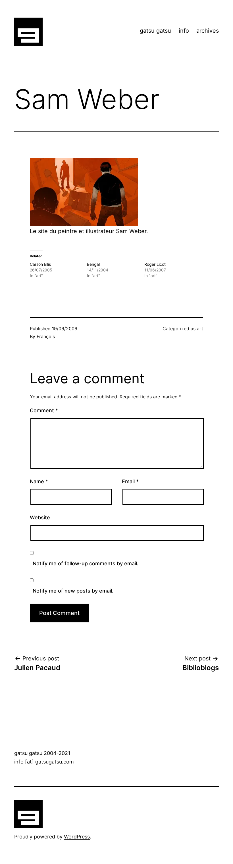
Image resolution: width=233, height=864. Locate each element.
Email (130, 481)
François (46, 336)
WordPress (77, 837)
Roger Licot (155, 264)
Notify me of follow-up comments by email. (85, 563)
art (200, 328)
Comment (44, 410)
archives (207, 30)
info (184, 30)
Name (39, 481)
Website (40, 517)
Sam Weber (131, 231)
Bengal (93, 264)
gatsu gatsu (155, 30)
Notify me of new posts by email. (73, 591)
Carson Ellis (40, 264)
